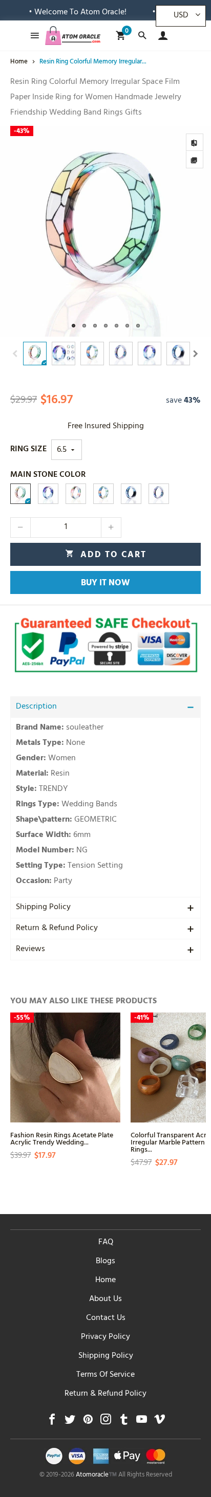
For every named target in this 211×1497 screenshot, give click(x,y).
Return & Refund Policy (57, 928)
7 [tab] (138, 325)
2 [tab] (84, 325)
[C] (103, 493)
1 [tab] (73, 325)
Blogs (105, 1261)
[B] (20, 493)
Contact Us (105, 1318)
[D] (76, 493)
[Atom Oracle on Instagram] (105, 1422)
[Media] (194, 159)
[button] (15, 353)
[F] (131, 493)
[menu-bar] (32, 36)
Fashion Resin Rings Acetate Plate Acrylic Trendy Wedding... (61, 1138)
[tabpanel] (105, 231)
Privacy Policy (105, 1337)
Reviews (30, 949)
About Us (105, 1299)
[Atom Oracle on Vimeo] (159, 1422)
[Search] (142, 36)
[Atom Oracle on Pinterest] (87, 1422)
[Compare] (194, 142)
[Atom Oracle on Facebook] (52, 1422)
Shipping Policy (43, 907)
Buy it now (105, 584)
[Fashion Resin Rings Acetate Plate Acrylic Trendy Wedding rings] (65, 1067)
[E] (159, 493)
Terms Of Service (105, 1375)
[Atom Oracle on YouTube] (141, 1422)
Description (36, 707)
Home (105, 1280)
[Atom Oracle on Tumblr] (123, 1422)
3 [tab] (95, 325)
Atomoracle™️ (96, 1475)
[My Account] (160, 36)
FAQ (105, 1242)
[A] (48, 493)
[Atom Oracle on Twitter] (70, 1422)
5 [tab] (116, 325)
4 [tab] (106, 325)
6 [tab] (127, 325)
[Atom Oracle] (73, 35)
